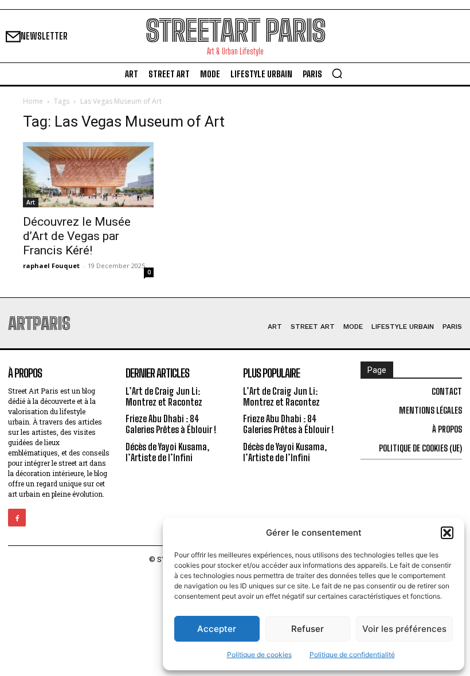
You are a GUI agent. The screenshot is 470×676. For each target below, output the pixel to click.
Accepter (216, 628)
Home (33, 101)
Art (30, 202)
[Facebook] (17, 517)
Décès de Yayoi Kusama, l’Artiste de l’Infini (167, 452)
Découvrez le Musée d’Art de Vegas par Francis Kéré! (77, 236)
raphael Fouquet (51, 265)
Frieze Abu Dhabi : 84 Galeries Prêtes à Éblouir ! (171, 424)
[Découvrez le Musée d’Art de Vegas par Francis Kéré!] (88, 174)
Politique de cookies (259, 654)
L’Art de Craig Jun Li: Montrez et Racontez (164, 396)
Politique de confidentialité (352, 654)
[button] (447, 533)
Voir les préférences (404, 628)
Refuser (307, 628)
